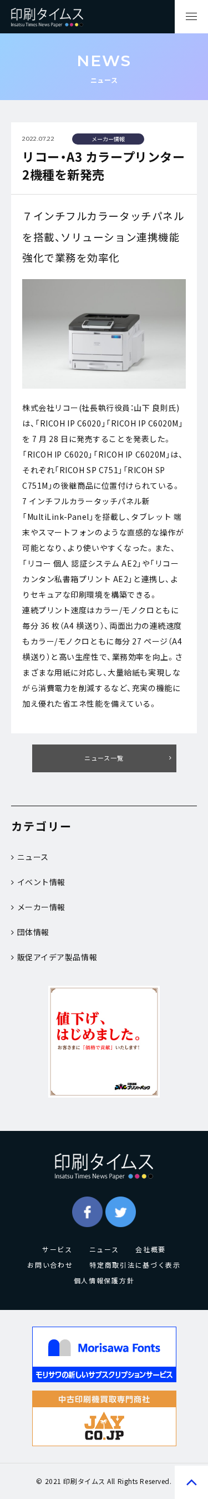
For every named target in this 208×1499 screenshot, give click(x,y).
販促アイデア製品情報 (57, 956)
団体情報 (33, 931)
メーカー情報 (41, 906)
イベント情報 (41, 881)
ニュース (33, 856)
